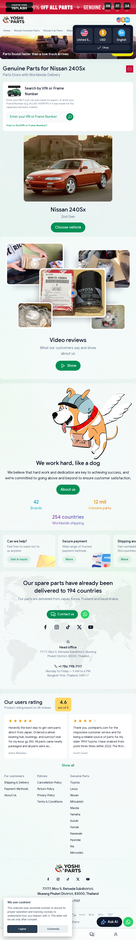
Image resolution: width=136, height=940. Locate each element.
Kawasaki (76, 833)
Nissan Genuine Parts (26, 30)
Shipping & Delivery (16, 782)
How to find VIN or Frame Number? (26, 125)
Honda (74, 827)
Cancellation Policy (49, 782)
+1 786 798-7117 (70, 666)
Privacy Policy (46, 795)
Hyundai (75, 840)
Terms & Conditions (50, 802)
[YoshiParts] (68, 869)
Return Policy (45, 789)
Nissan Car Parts (53, 30)
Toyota (75, 782)
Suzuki (74, 821)
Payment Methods (16, 789)
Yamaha (75, 814)
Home (6, 30)
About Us (10, 795)
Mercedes (76, 853)
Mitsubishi (76, 802)
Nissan (74, 795)
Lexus (74, 789)
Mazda (74, 808)
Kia (72, 846)
